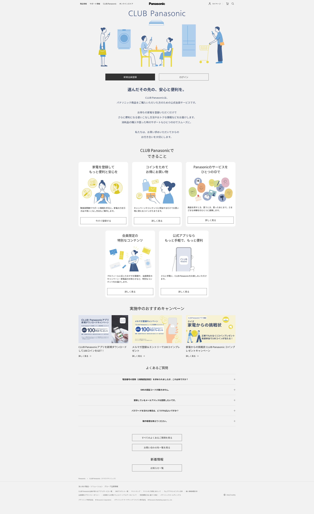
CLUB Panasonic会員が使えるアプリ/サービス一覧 (95, 491)
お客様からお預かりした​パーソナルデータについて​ (120, 495)
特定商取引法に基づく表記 (148, 495)
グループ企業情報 (111, 486)
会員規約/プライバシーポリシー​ (89, 495)
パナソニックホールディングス (170, 495)
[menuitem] (83, 3)
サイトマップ (135, 491)
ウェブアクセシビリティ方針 (173, 491)
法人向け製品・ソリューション (90, 486)
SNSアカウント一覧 (121, 491)
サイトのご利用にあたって (152, 491)
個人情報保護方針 (192, 491)
